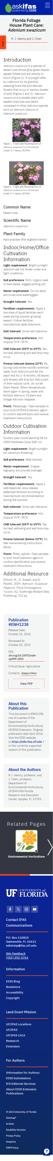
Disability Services (16, 1129)
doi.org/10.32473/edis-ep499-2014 (22, 657)
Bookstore (13, 987)
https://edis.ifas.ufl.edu (27, 742)
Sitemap (10, 1117)
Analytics (11, 1141)
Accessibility (14, 992)
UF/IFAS (11, 1030)
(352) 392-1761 (17, 957)
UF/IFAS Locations (18, 1024)
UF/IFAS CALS (15, 1035)
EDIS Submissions (18, 1078)
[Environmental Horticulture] (26, 841)
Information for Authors (22, 1073)
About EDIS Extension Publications (21, 1091)
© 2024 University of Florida (21, 1111)
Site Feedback (16, 953)
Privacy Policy (13, 1135)
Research (12, 1041)
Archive (10, 1123)
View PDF (26, 683)
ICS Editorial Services (21, 1084)
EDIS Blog (13, 981)
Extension (13, 1046)
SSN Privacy (12, 1147)
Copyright (13, 998)
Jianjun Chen (29, 673)
